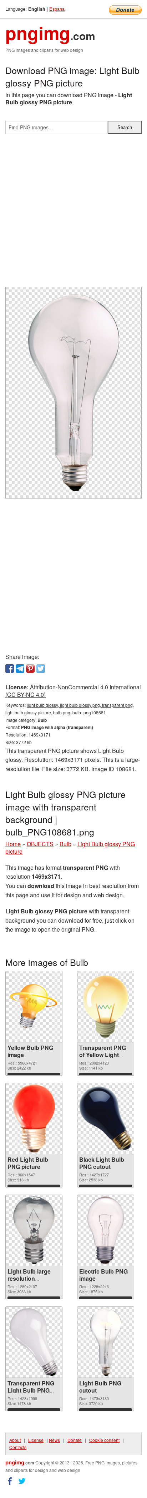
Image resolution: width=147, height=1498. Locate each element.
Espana (57, 8)
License (36, 1440)
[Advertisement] (73, 213)
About (15, 1440)
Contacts (17, 1447)
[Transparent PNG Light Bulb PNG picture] (34, 1342)
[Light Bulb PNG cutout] (105, 1342)
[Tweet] (40, 668)
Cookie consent (104, 1440)
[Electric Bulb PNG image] (106, 1230)
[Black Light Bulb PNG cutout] (105, 1118)
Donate (74, 1440)
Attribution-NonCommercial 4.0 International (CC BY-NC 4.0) (73, 691)
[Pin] (30, 668)
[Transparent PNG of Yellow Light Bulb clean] (105, 1007)
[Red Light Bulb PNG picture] (34, 1118)
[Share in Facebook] (9, 668)
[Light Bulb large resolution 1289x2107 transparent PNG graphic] (34, 1230)
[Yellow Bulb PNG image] (33, 1006)
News (54, 1440)
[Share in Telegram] (20, 668)
